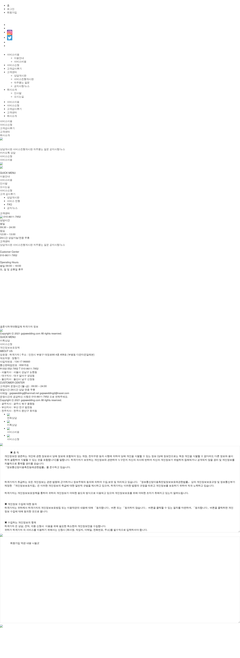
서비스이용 (13, 54)
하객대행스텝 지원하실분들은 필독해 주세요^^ (44, 304)
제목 (86, 296)
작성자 (169, 296)
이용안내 (19, 58)
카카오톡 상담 (7, 152)
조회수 (196, 296)
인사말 (17, 93)
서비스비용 (20, 61)
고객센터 (12, 72)
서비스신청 (13, 65)
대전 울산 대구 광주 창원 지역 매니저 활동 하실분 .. (46, 318)
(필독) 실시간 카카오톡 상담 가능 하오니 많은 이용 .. (47, 311)
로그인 (10, 9)
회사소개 (12, 89)
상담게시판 (20, 75)
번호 (10, 296)
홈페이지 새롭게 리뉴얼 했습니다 (36, 326)
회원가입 (12, 12)
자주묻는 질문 (22, 82)
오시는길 (19, 96)
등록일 (223, 296)
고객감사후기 (14, 68)
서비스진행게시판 (24, 79)
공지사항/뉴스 (22, 86)
